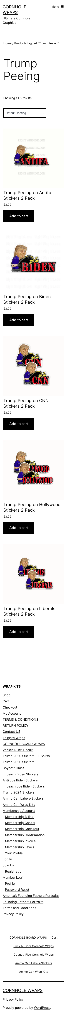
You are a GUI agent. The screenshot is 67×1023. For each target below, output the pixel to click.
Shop (7, 695)
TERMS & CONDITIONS (20, 719)
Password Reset (17, 889)
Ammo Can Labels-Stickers (23, 798)
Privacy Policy (13, 914)
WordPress (42, 1007)
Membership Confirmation (25, 835)
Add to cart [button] (18, 216)
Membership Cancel (20, 823)
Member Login (13, 877)
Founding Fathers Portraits (23, 902)
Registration (14, 871)
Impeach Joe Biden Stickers (24, 786)
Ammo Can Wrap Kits (19, 804)
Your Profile (14, 853)
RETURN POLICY (15, 725)
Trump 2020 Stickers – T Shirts (26, 756)
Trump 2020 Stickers (18, 762)
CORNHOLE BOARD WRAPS (24, 744)
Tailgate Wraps (14, 738)
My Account (12, 713)
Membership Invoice (20, 841)
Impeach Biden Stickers (20, 774)
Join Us (8, 865)
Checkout (10, 707)
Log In (7, 859)
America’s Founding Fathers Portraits (31, 896)
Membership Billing (19, 817)
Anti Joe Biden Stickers (20, 780)
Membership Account (19, 811)
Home (7, 43)
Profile (10, 883)
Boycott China (13, 768)
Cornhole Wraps (23, 990)
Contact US (11, 731)
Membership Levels (19, 847)
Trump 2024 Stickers (18, 792)
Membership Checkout (22, 829)
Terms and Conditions (19, 908)
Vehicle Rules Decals (18, 750)
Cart (6, 701)
